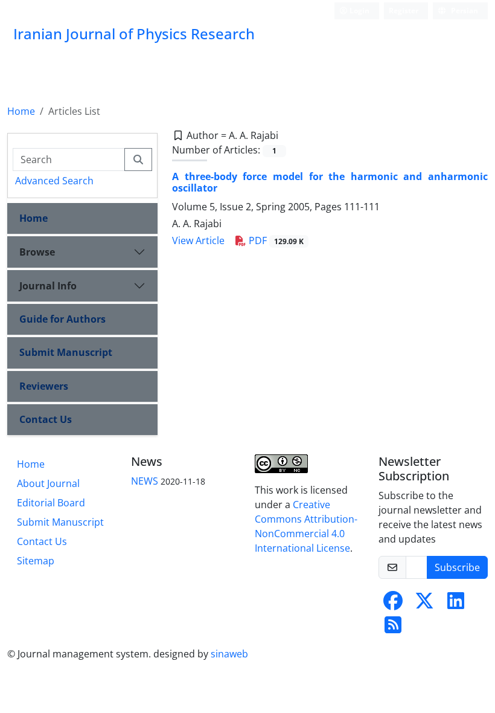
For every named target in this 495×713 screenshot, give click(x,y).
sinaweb (229, 653)
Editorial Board (51, 502)
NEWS (144, 481)
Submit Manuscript (65, 352)
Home (21, 111)
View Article (198, 240)
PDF (275, 240)
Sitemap (35, 560)
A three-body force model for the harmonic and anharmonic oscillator (330, 182)
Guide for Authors (62, 319)
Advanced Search (54, 180)
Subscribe (457, 567)
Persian (463, 10)
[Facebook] (392, 604)
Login (358, 10)
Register (403, 10)
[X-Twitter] (424, 604)
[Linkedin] (455, 604)
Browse (37, 252)
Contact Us (45, 419)
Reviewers (43, 386)
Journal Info (48, 285)
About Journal (48, 483)
